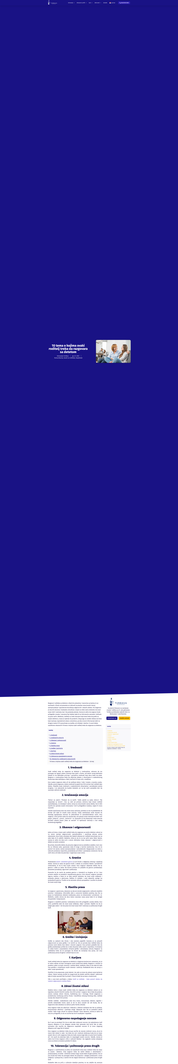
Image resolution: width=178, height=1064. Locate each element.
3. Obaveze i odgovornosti (58, 740)
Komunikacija (58, 358)
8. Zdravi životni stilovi (57, 753)
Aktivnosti (97, 2)
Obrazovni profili (81, 2)
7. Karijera (53, 751)
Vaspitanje (79, 358)
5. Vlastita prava (55, 745)
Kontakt (105, 2)
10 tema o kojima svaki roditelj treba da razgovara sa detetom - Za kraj (72, 761)
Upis (90, 2)
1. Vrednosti (53, 735)
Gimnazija (70, 2)
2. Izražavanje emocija (57, 738)
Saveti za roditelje (69, 358)
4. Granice (53, 743)
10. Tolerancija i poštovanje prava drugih (62, 759)
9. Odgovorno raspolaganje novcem (61, 756)
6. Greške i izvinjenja (56, 748)
